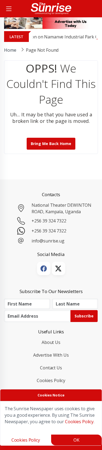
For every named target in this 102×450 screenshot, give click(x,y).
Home (10, 50)
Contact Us (51, 368)
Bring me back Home (51, 143)
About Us (51, 342)
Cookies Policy (51, 380)
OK (76, 440)
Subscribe (84, 315)
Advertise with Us (51, 355)
